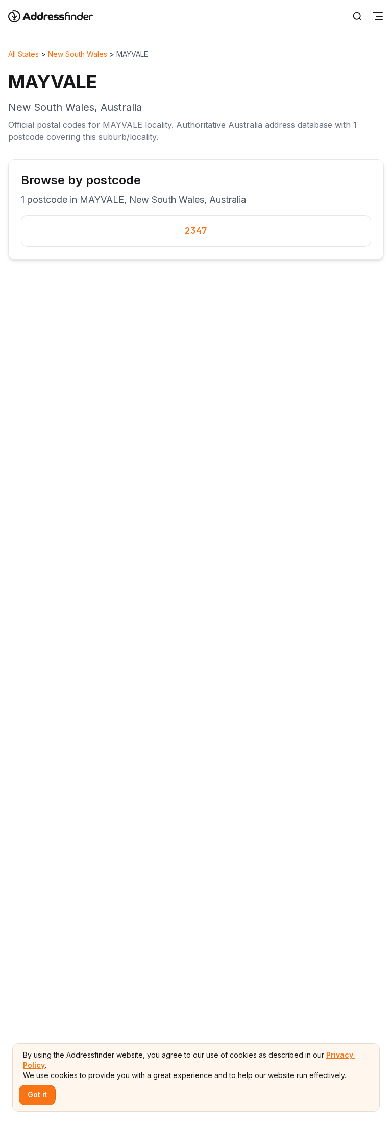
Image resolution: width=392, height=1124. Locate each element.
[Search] (357, 16)
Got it (37, 1094)
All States (23, 54)
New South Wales (77, 54)
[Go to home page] (57, 16)
